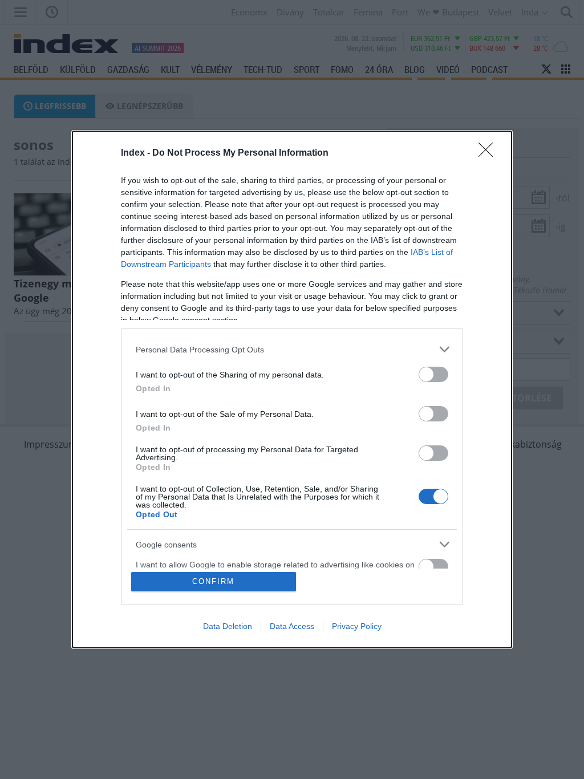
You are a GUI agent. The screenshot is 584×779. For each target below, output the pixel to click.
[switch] (433, 374)
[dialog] (292, 389)
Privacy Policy (357, 626)
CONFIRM (213, 581)
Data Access (292, 626)
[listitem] (292, 349)
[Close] (489, 153)
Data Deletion (227, 626)
